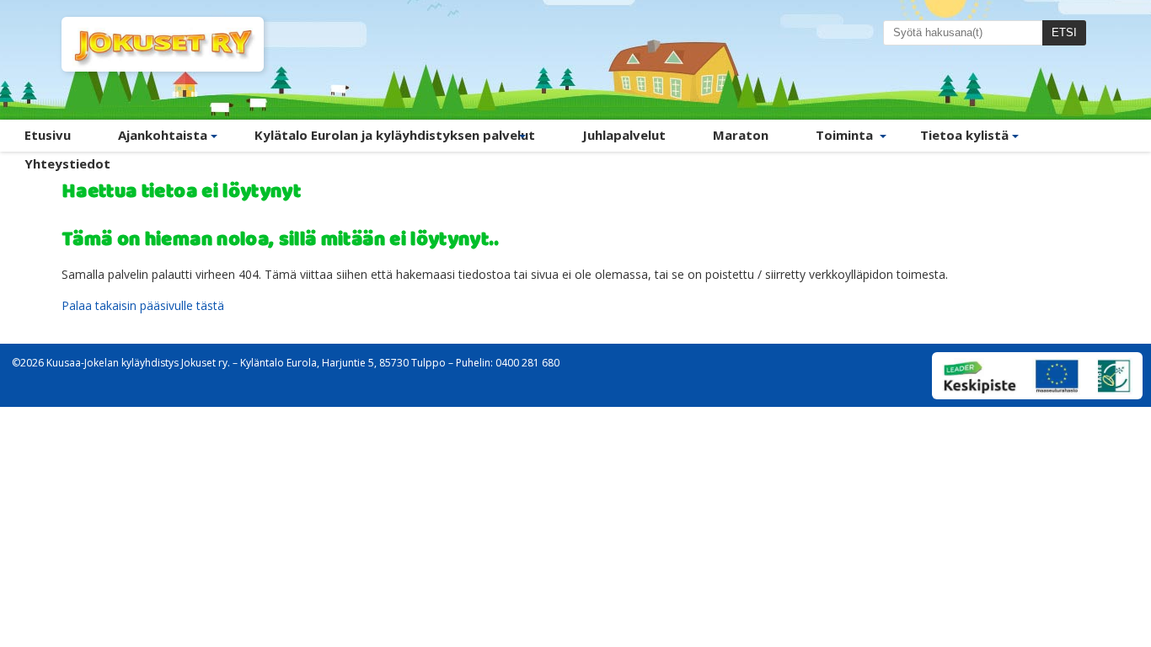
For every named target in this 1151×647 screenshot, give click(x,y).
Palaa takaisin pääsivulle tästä (143, 305)
